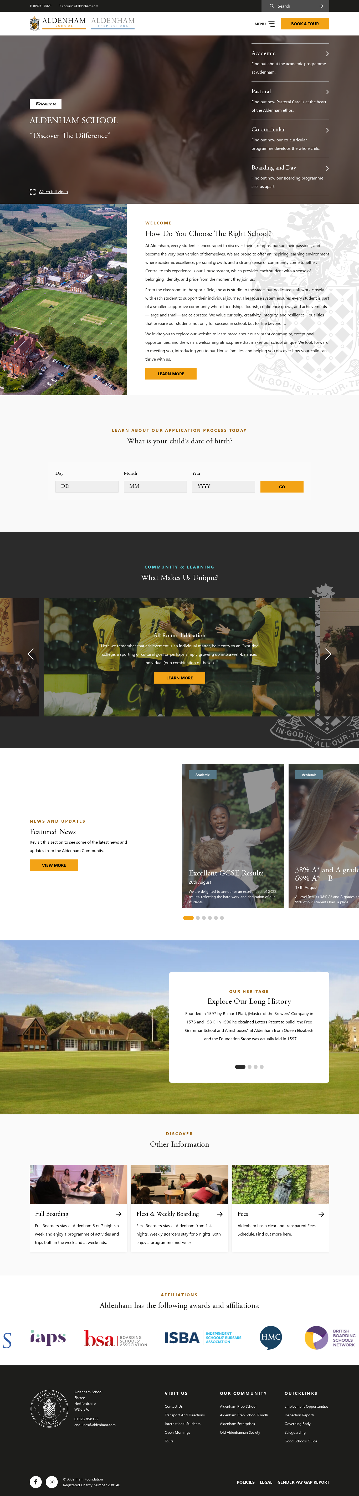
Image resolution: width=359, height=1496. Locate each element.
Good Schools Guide (301, 1440)
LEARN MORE (185, 677)
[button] (30, 654)
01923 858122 (42, 6)
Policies (246, 1482)
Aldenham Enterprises (237, 1423)
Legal (266, 1482)
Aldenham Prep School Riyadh (244, 1414)
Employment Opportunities (306, 1406)
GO (282, 486)
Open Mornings (177, 1432)
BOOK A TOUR (305, 23)
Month (130, 473)
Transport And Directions (185, 1414)
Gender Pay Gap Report (303, 1482)
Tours (169, 1440)
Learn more (177, 373)
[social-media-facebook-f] (36, 1482)
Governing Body (298, 1423)
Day (59, 473)
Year (196, 473)
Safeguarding (295, 1432)
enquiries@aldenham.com (80, 6)
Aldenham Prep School (238, 1406)
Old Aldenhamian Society (240, 1432)
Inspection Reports (300, 1414)
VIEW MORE (54, 865)
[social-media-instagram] (52, 1482)
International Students (183, 1423)
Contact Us (174, 1406)
